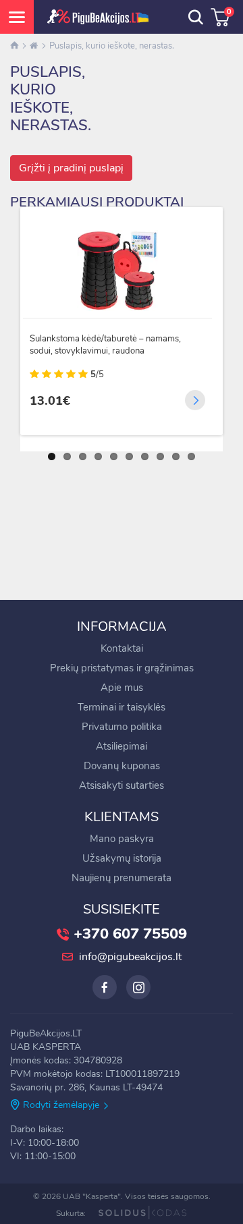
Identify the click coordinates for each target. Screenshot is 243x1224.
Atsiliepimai (121, 746)
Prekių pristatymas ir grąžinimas (122, 668)
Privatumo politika (122, 726)
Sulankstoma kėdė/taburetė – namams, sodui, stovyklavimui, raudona (105, 345)
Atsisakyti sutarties (121, 785)
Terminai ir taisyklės (121, 707)
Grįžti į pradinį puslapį (71, 168)
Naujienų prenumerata (121, 878)
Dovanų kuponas (122, 766)
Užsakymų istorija (121, 858)
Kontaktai (122, 648)
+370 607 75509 (130, 934)
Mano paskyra (122, 838)
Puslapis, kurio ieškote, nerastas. (111, 46)
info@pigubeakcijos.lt (130, 956)
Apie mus (122, 687)
